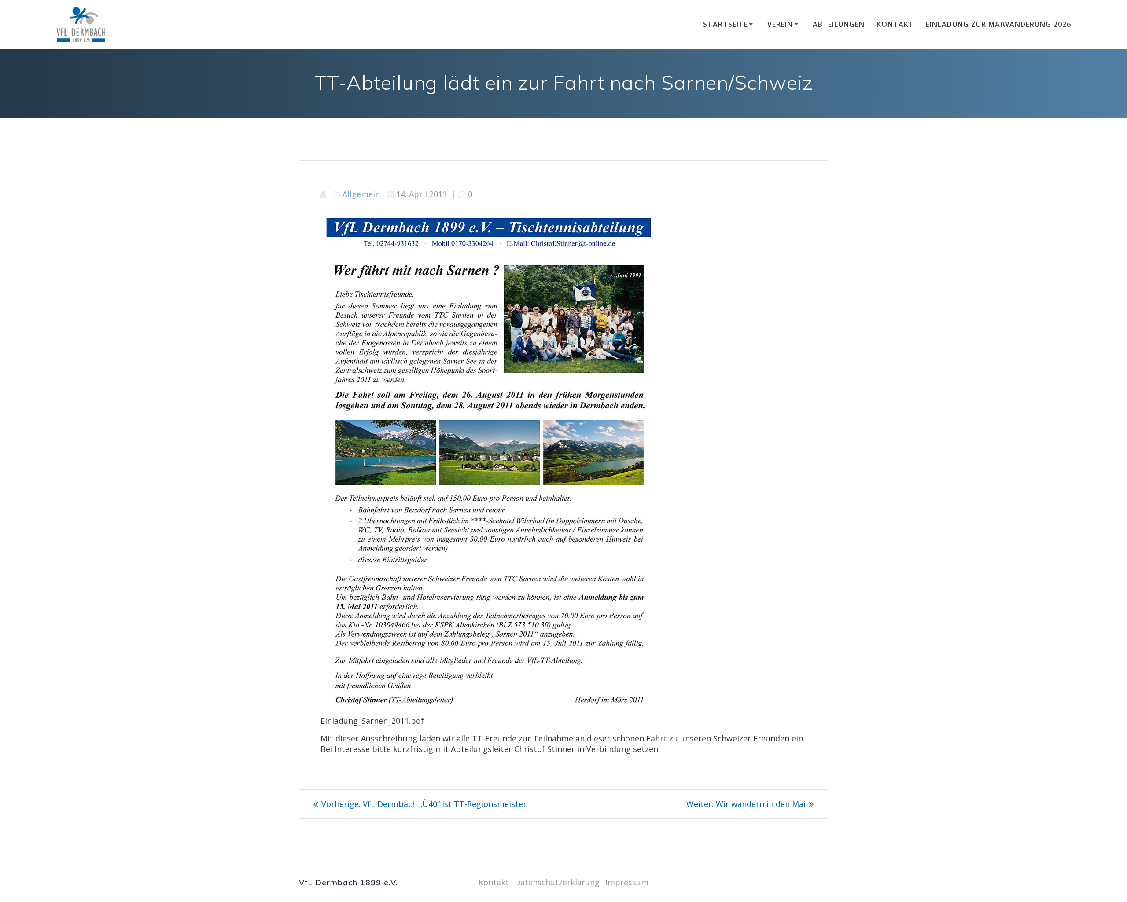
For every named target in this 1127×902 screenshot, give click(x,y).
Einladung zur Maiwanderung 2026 (998, 24)
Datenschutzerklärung (557, 882)
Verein (780, 24)
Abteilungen (839, 24)
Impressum (626, 882)
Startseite (725, 24)
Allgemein (361, 194)
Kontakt (895, 24)
